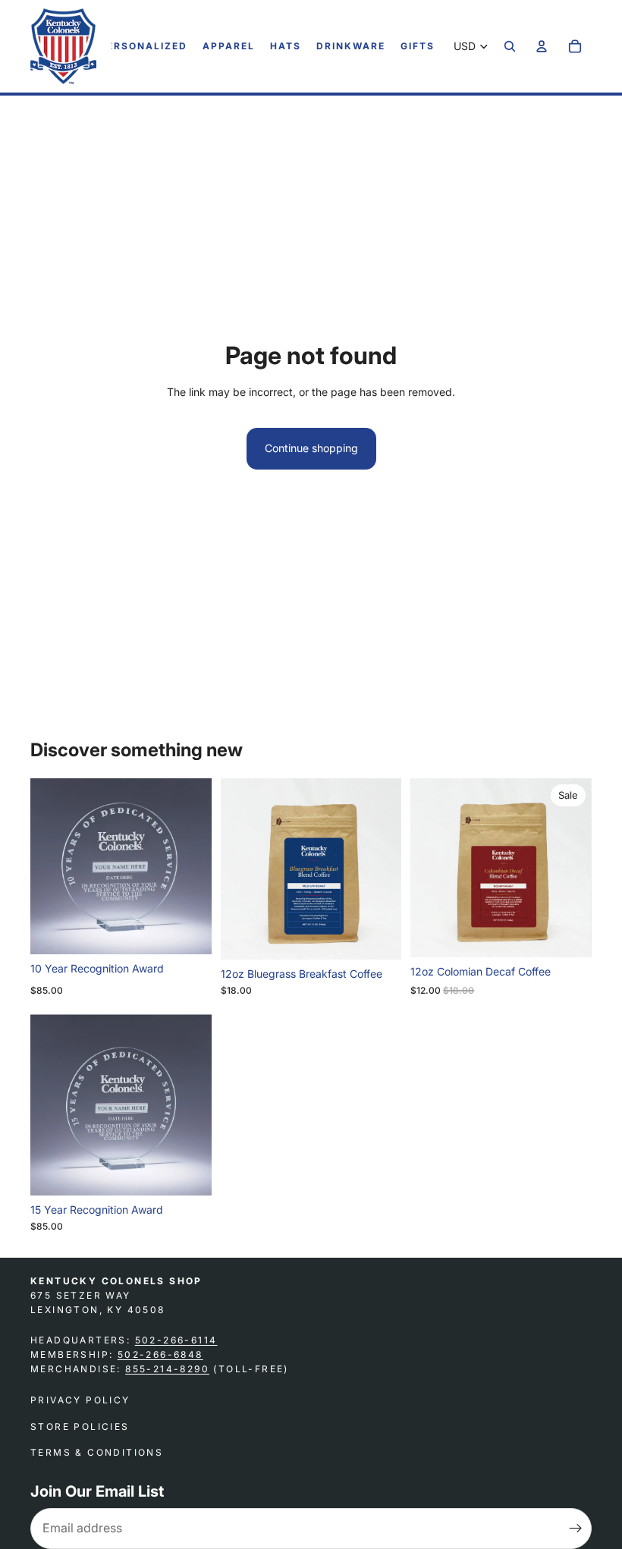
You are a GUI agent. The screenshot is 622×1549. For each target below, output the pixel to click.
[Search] (509, 46)
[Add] (188, 930)
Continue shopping (311, 447)
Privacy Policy (80, 1400)
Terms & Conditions (96, 1452)
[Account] (541, 46)
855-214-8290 (167, 1369)
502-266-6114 (176, 1340)
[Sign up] (576, 1528)
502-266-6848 (160, 1354)
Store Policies (80, 1426)
